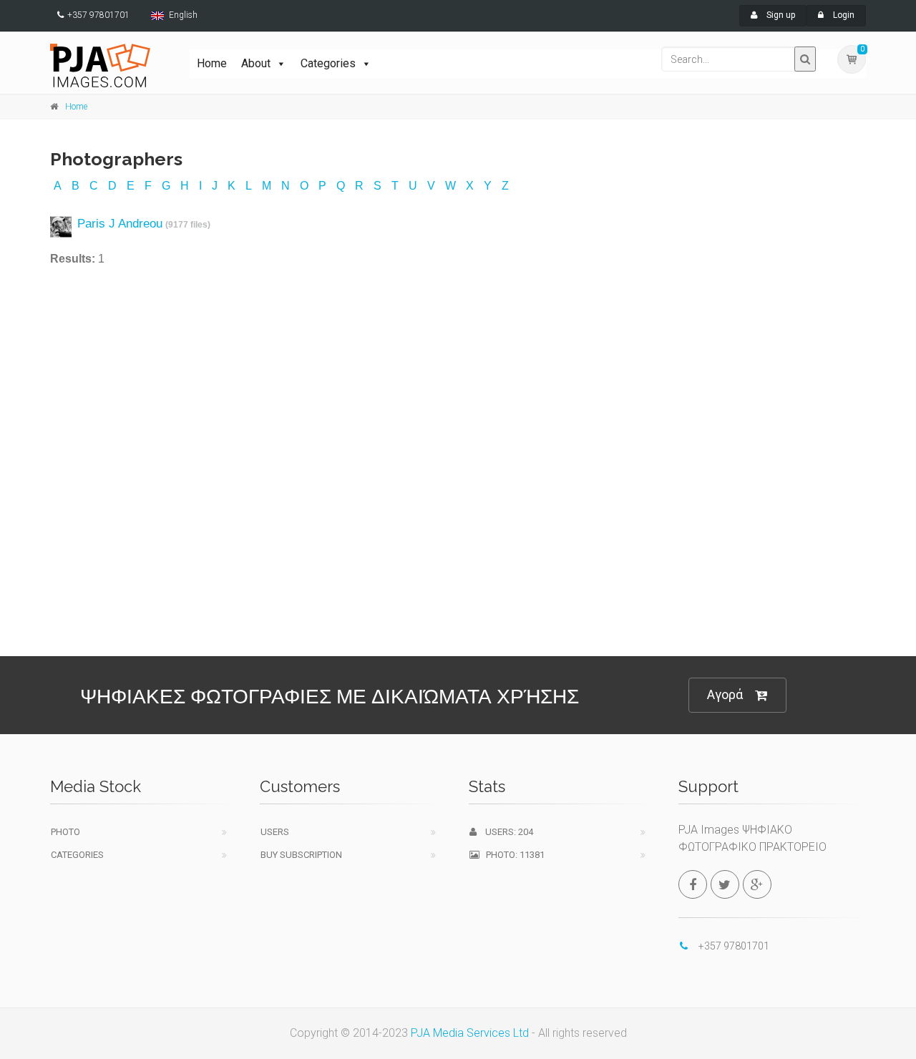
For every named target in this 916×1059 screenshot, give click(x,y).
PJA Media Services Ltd (470, 1033)
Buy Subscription (301, 854)
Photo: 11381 (512, 854)
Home (212, 63)
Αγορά (725, 694)
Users (274, 831)
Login (842, 15)
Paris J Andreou (119, 223)
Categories (328, 63)
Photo (65, 831)
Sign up (779, 15)
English (183, 15)
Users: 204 (505, 831)
